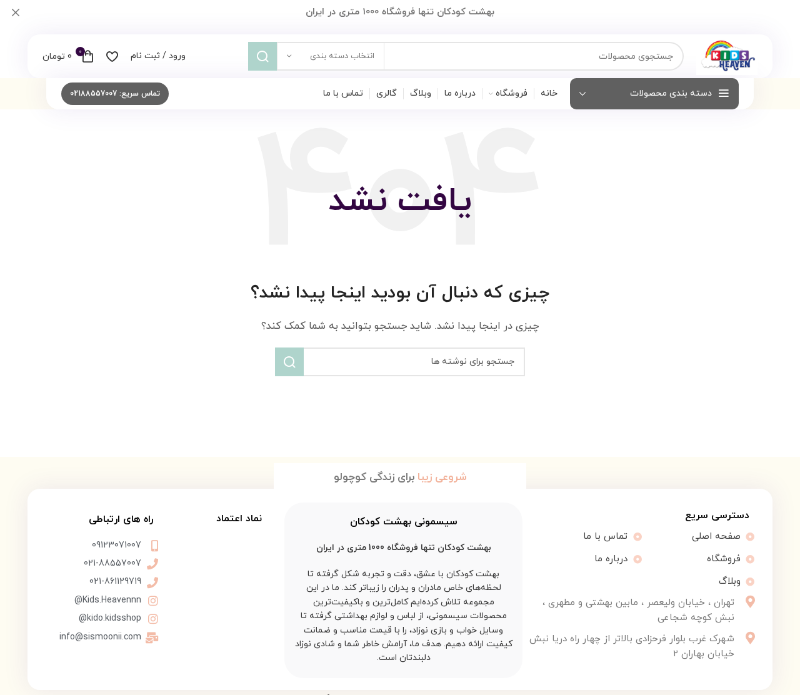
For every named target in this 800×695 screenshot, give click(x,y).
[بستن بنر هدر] (15, 12)
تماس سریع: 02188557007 (115, 94)
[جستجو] (262, 56)
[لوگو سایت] (727, 55)
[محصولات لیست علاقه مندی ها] (112, 56)
